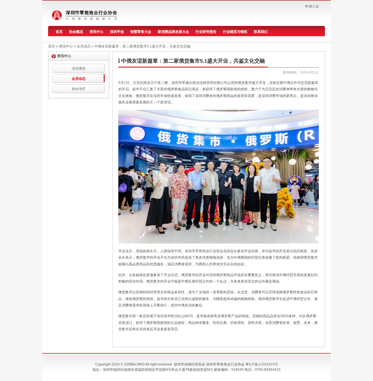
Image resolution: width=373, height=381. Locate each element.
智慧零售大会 (140, 32)
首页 (59, 32)
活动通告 (79, 68)
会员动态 (79, 79)
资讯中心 (96, 32)
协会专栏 (79, 89)
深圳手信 (117, 32)
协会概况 (76, 32)
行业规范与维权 (235, 32)
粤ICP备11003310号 (261, 364)
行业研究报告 (206, 32)
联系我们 (261, 32)
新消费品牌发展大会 (173, 32)
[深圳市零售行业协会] (87, 15)
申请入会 (312, 6)
